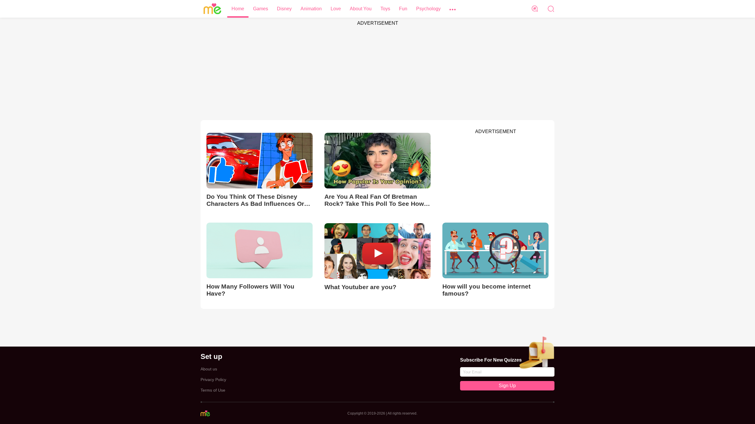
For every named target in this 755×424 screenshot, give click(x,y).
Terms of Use (213, 390)
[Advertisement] (377, 70)
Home (238, 8)
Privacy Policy (213, 379)
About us (209, 369)
